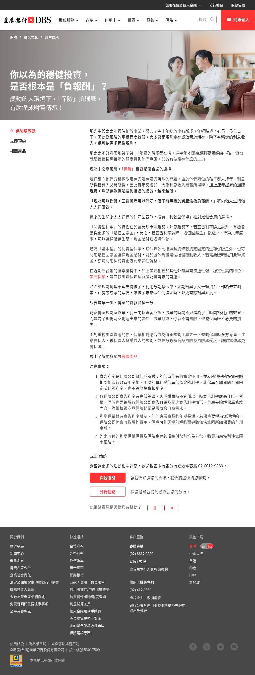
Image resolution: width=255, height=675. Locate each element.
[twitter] (206, 646)
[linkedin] (220, 646)
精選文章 (31, 37)
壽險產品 (129, 356)
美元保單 (98, 276)
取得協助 (238, 4)
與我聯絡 (108, 478)
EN (203, 546)
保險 (13, 37)
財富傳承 (52, 37)
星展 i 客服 (137, 561)
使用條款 (17, 643)
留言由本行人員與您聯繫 (148, 569)
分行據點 (216, 4)
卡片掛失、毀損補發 (145, 597)
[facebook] (193, 646)
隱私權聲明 (37, 643)
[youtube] (234, 646)
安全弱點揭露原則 (65, 643)
